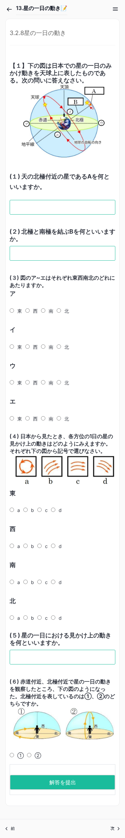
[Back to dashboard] (9, 9)
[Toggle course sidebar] (115, 9)
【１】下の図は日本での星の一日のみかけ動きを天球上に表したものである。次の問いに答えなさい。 (61, 73)
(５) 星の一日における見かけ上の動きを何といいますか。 (60, 639)
